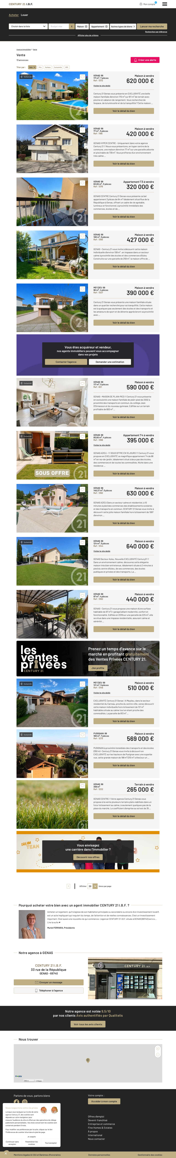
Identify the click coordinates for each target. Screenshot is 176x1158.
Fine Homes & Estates (100, 1127)
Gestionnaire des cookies (150, 1154)
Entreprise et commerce (101, 1123)
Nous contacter (96, 1138)
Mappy (39, 1081)
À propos (93, 1131)
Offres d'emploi (96, 1116)
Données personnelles (99, 1154)
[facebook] (16, 1102)
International (95, 1135)
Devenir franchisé (97, 1120)
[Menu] (164, 4)
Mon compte (149, 4)
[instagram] (25, 1102)
